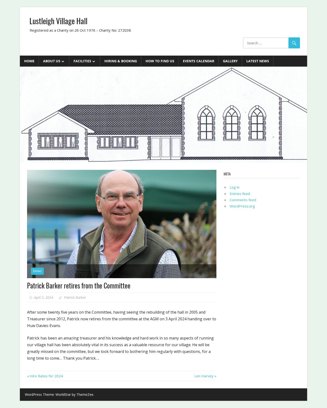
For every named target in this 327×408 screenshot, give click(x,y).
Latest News (257, 61)
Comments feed (243, 199)
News (37, 271)
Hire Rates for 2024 (46, 376)
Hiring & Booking (120, 61)
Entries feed (240, 193)
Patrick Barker (75, 297)
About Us (51, 61)
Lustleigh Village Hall (58, 20)
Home (29, 61)
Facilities (82, 61)
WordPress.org (242, 206)
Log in (234, 187)
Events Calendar (198, 61)
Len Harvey (204, 376)
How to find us (160, 61)
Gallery (230, 61)
